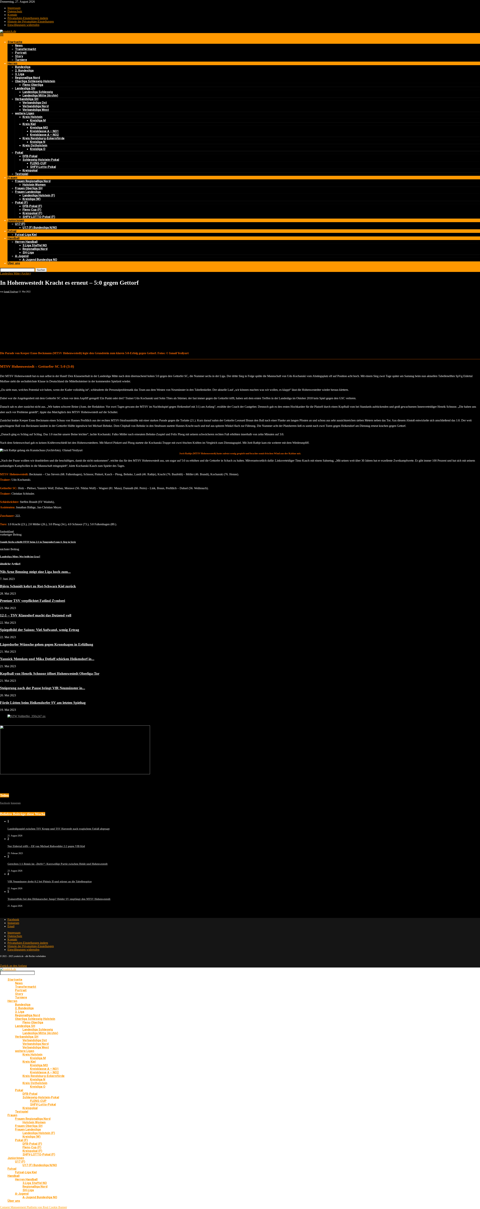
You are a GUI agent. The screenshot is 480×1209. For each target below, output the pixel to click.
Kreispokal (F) (32, 213)
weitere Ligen (24, 113)
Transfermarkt (25, 49)
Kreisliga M (38, 120)
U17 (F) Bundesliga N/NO (39, 227)
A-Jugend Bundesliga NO (39, 259)
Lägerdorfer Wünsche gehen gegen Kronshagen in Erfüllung (46, 644)
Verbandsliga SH (26, 99)
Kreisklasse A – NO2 (44, 135)
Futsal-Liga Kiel (26, 234)
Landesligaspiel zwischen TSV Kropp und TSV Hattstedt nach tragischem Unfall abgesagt (59, 828)
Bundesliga (22, 67)
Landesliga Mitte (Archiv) (40, 95)
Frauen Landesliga (28, 192)
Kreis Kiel (29, 124)
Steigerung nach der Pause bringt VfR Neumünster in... (42, 688)
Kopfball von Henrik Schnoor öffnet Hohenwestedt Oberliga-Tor (49, 673)
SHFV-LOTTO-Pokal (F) (38, 217)
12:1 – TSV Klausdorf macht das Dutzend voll (35, 615)
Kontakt (12, 14)
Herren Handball (26, 242)
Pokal (19, 152)
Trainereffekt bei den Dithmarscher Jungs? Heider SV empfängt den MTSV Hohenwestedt (59, 899)
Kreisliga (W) (31, 199)
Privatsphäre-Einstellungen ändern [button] (28, 18)
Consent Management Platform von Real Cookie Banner (33, 1207)
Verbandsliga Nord (35, 106)
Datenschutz (15, 11)
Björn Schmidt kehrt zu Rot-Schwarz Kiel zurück (38, 586)
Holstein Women (34, 184)
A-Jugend (21, 256)
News (19, 45)
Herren (12, 63)
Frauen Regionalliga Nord (32, 181)
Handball (14, 238)
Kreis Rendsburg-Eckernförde (43, 138)
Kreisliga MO (39, 127)
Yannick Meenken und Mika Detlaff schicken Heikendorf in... (47, 659)
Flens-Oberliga (32, 85)
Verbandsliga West (35, 110)
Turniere (21, 60)
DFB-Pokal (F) (32, 206)
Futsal (12, 231)
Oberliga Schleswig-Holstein (35, 81)
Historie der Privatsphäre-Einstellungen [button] (31, 21)
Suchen (41, 270)
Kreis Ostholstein (34, 145)
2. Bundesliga (24, 70)
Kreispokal (30, 170)
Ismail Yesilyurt (11, 291)
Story (19, 56)
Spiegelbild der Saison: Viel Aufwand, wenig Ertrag (39, 630)
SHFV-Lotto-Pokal (43, 167)
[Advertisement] (240, 321)
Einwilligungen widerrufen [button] (23, 24)
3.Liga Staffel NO (34, 245)
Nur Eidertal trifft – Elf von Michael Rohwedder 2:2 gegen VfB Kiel (46, 846)
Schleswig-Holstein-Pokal (40, 160)
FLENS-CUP (38, 163)
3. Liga (19, 74)
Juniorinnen (16, 220)
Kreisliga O (37, 149)
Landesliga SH (25, 88)
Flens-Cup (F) (31, 209)
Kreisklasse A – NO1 (44, 131)
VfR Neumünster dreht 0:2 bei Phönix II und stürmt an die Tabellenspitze (50, 881)
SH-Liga (28, 252)
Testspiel (21, 174)
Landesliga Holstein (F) (38, 195)
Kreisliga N (37, 142)
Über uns (14, 263)
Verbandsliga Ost (34, 102)
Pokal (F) (21, 202)
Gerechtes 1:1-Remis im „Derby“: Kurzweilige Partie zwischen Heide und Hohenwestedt (58, 864)
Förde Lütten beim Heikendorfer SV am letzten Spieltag (43, 703)
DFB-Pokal (29, 156)
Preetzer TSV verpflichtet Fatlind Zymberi (32, 601)
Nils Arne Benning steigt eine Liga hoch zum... (35, 572)
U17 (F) (20, 224)
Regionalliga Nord (27, 77)
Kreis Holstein (32, 117)
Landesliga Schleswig (37, 92)
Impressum (14, 8)
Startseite (15, 42)
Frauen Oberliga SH (28, 188)
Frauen (12, 177)
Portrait (21, 52)
